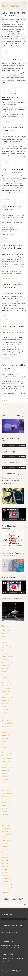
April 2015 (5, 872)
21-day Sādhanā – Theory (9, 932)
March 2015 (5, 875)
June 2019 (5, 863)
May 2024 (5, 709)
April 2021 (5, 817)
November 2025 (7, 656)
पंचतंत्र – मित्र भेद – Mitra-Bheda (10, 945)
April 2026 (5, 642)
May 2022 (5, 779)
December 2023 (7, 723)
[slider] (23, 445)
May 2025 (5, 674)
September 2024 (7, 697)
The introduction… (10, 59)
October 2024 (6, 694)
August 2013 (5, 892)
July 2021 (5, 808)
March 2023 (5, 750)
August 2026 (6, 630)
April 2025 (5, 677)
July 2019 (5, 860)
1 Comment (5, 133)
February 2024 (6, 718)
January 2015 (6, 881)
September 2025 (7, 662)
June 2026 (5, 636)
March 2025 (5, 680)
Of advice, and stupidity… (14, 326)
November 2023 (7, 726)
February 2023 (6, 753)
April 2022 (5, 782)
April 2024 (5, 712)
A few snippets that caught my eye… (12, 958)
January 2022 (6, 790)
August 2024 (6, 700)
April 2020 (5, 852)
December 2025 (7, 654)
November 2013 (7, 887)
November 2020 (7, 831)
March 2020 (5, 855)
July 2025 (5, 668)
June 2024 (5, 706)
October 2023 (6, 729)
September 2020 (7, 837)
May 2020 (5, 849)
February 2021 (6, 823)
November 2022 (7, 761)
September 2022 (7, 767)
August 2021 (5, 805)
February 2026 (6, 648)
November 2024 (7, 691)
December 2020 (7, 828)
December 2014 (7, 884)
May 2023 (5, 744)
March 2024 (5, 715)
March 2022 (5, 785)
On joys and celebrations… (9, 961)
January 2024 (6, 721)
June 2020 (5, 846)
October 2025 (6, 659)
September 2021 (7, 802)
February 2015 (6, 878)
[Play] (4, 445)
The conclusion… (10, 93)
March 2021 (5, 820)
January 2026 (6, 651)
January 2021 (6, 825)
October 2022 (6, 764)
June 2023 (5, 741)
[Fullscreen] (24, 519)
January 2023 (6, 756)
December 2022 (7, 758)
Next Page (22, 407)
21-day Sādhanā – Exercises (9, 935)
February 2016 (6, 869)
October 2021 (6, 799)
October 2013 (6, 890)
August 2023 (6, 735)
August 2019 (5, 857)
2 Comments (6, 290)
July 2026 (5, 633)
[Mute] (20, 445)
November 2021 (7, 796)
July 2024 (5, 703)
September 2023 (7, 732)
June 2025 (5, 671)
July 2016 (5, 866)
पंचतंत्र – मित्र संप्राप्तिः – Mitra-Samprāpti (12, 948)
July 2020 (5, 843)
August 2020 (6, 840)
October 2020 (6, 834)
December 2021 (7, 793)
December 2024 (7, 688)
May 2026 (5, 639)
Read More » (6, 53)
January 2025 (6, 686)
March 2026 (5, 645)
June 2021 (5, 811)
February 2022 (6, 788)
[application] (14, 445)
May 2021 (5, 814)
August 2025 (6, 665)
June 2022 (5, 776)
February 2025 (6, 683)
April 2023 (5, 747)
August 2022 (6, 770)
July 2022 (5, 773)
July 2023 (5, 738)
